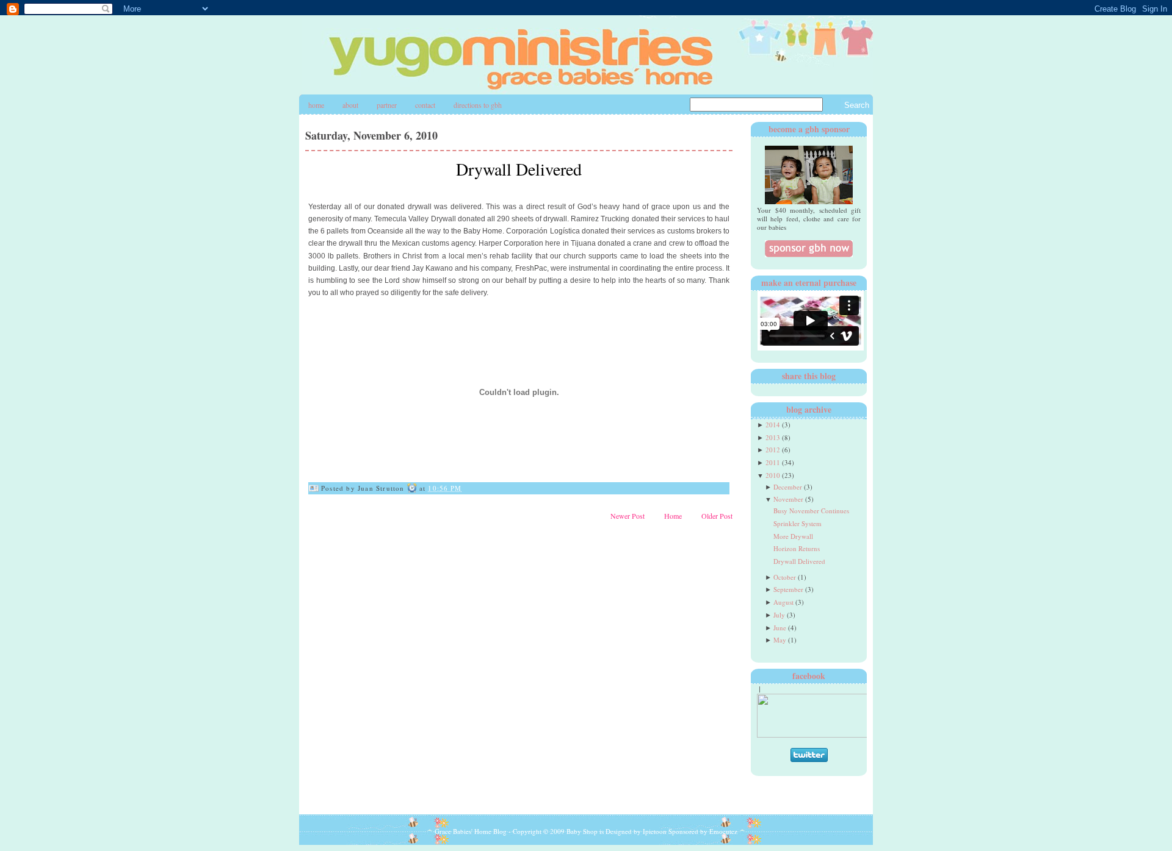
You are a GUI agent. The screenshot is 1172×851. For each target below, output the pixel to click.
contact (425, 105)
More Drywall (793, 536)
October (784, 577)
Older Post (717, 516)
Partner (387, 105)
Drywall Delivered (519, 168)
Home (316, 105)
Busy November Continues (811, 510)
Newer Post (627, 516)
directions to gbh (478, 105)
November (788, 499)
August (783, 602)
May (779, 639)
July (779, 614)
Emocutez (723, 831)
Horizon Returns (796, 548)
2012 (772, 449)
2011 (772, 462)
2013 (772, 437)
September (788, 589)
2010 (772, 475)
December (787, 486)
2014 (772, 424)
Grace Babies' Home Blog (471, 831)
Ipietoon (655, 831)
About (350, 105)
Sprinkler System (797, 523)
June (779, 627)
